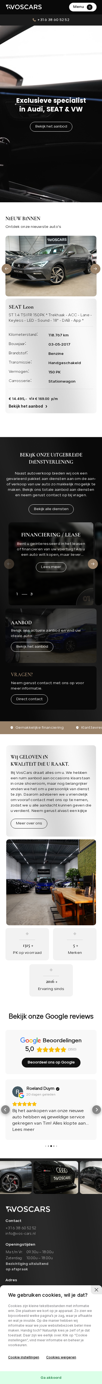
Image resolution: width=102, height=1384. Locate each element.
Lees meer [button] (23, 1130)
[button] (7, 269)
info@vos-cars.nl (20, 1234)
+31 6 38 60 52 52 (53, 20)
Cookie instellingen (23, 1357)
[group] (55, 1177)
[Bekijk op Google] (17, 1091)
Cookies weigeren (61, 1357)
